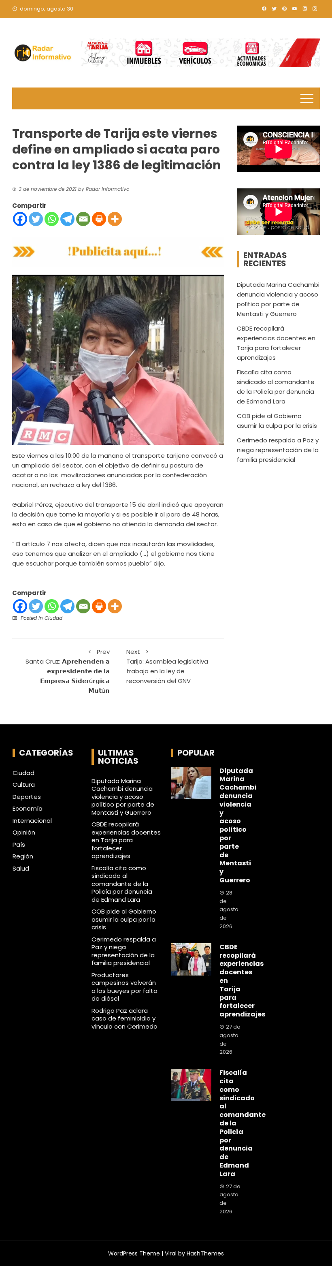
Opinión (24, 832)
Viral (171, 1253)
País (19, 845)
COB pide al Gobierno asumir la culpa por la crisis (124, 919)
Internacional (32, 821)
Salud (21, 869)
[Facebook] (20, 219)
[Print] (99, 219)
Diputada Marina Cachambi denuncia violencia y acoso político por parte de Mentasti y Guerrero (123, 797)
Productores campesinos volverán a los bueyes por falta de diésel (124, 987)
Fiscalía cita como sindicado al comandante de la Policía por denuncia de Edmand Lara (122, 884)
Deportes (27, 797)
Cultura (24, 785)
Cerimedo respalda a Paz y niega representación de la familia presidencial (278, 450)
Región (23, 856)
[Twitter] (36, 219)
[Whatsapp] (52, 219)
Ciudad (53, 618)
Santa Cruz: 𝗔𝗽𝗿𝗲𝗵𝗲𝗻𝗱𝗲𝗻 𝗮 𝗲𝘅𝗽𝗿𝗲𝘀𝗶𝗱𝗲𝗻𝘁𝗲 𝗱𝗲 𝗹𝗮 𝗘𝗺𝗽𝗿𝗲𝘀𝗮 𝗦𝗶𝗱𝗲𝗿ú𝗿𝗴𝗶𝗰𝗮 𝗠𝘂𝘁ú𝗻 (68, 671)
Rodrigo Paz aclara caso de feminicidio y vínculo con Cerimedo (124, 1018)
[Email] (83, 219)
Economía (28, 809)
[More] (115, 219)
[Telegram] (67, 219)
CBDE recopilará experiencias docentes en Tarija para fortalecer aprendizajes (126, 840)
